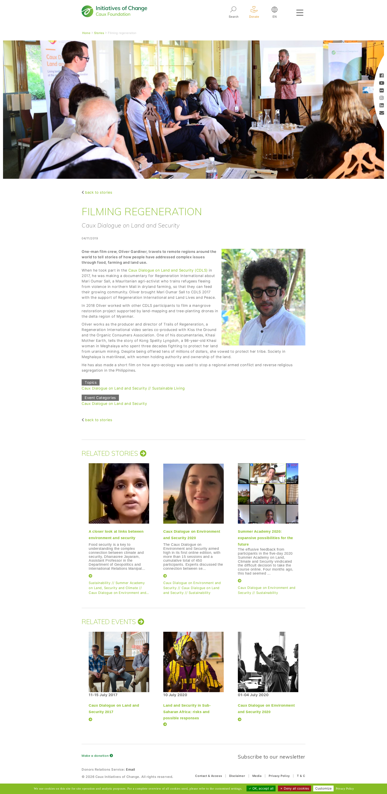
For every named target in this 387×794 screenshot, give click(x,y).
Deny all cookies (296, 788)
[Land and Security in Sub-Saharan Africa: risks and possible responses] (193, 662)
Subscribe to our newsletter (271, 757)
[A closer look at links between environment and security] (119, 493)
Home (86, 33)
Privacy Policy (279, 775)
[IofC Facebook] (382, 76)
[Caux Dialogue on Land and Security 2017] (119, 662)
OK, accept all (262, 788)
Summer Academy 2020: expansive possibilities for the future (265, 537)
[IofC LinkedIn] (382, 106)
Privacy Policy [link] (345, 788)
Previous (81, 520)
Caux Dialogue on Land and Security (114, 388)
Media (257, 775)
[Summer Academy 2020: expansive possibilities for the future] (268, 493)
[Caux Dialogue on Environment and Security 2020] (193, 493)
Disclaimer (237, 775)
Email (130, 769)
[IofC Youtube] (381, 83)
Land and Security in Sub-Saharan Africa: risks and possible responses (187, 711)
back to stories (98, 192)
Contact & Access (208, 775)
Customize (323, 788)
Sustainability (100, 583)
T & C (301, 775)
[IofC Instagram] (382, 98)
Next (305, 520)
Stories (99, 33)
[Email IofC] (381, 113)
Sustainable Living (168, 388)
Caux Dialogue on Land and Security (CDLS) (167, 270)
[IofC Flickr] (382, 91)
